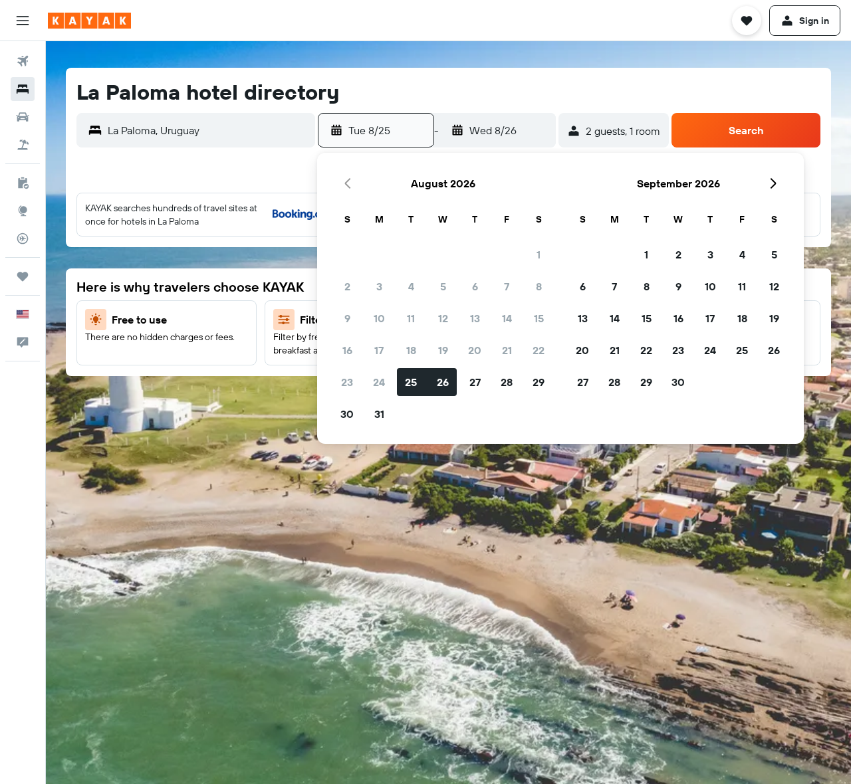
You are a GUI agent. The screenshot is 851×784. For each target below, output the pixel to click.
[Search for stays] (22, 89)
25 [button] (411, 382)
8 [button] (539, 286)
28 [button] (507, 382)
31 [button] (379, 414)
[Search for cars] (22, 117)
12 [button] (443, 318)
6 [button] (475, 286)
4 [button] (411, 286)
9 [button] (347, 318)
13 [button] (475, 318)
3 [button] (379, 286)
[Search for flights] (22, 61)
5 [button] (443, 286)
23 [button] (347, 382)
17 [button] (379, 350)
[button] (22, 20)
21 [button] (507, 350)
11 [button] (411, 318)
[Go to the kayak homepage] (89, 21)
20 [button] (474, 350)
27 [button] (475, 382)
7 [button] (506, 286)
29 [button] (539, 382)
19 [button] (443, 350)
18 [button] (411, 350)
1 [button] (539, 254)
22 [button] (539, 350)
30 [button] (347, 414)
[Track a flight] (22, 238)
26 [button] (443, 382)
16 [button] (347, 350)
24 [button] (379, 382)
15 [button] (539, 318)
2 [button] (347, 286)
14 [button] (507, 318)
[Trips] (22, 276)
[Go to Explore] (22, 210)
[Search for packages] (22, 145)
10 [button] (379, 318)
